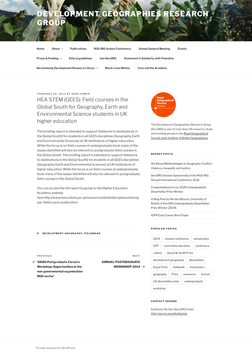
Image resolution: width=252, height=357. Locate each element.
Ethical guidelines (80, 58)
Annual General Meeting (154, 48)
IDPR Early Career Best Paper (170, 215)
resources (189, 274)
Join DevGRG (108, 58)
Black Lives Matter (117, 68)
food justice (197, 267)
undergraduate (193, 281)
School (205, 274)
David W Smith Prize (180, 252)
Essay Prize (160, 267)
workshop (159, 288)
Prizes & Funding (48, 58)
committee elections (177, 245)
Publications (78, 48)
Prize (175, 274)
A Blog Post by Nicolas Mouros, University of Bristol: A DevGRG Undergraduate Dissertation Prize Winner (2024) (180, 203)
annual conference (177, 238)
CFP (156, 245)
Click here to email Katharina (169, 313)
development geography (62, 233)
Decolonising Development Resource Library (66, 68)
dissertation (196, 260)
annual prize (201, 238)
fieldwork (92, 233)
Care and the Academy (152, 68)
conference (202, 245)
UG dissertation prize (166, 281)
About (56, 48)
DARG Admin (80, 93)
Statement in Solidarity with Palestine (149, 58)
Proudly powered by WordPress (55, 348)
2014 (156, 238)
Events (182, 48)
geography (160, 274)
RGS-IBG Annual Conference (112, 48)
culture (157, 252)
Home (40, 48)
